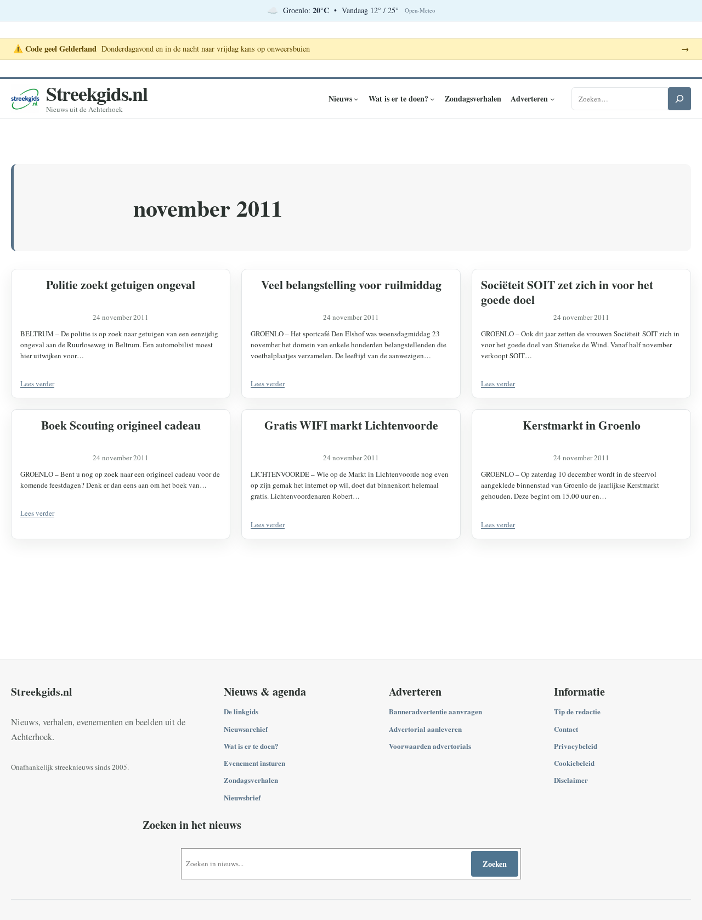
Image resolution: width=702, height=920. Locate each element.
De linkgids (241, 711)
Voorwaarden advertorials (430, 746)
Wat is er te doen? (251, 746)
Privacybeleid (575, 746)
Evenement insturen (254, 763)
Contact (566, 729)
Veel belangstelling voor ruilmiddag (351, 284)
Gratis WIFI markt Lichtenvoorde (351, 424)
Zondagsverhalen (251, 780)
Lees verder (37, 383)
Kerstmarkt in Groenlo (582, 424)
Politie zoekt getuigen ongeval (120, 284)
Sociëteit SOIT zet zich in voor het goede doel (567, 292)
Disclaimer (571, 780)
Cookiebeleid (574, 763)
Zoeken (495, 864)
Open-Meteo (420, 10)
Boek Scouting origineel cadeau (121, 424)
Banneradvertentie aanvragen (435, 711)
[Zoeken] (679, 98)
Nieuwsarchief (246, 729)
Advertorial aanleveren (425, 729)
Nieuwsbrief (242, 797)
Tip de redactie (577, 711)
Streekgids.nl (97, 93)
